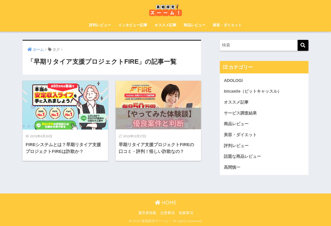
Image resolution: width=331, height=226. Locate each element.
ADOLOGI (233, 80)
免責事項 (186, 213)
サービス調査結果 (240, 113)
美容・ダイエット (227, 25)
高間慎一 (232, 167)
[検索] (303, 45)
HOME (168, 203)
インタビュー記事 (132, 25)
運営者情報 (147, 213)
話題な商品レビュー (242, 156)
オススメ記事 (165, 25)
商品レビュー (194, 25)
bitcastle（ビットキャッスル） (253, 91)
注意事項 (167, 213)
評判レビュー (100, 25)
